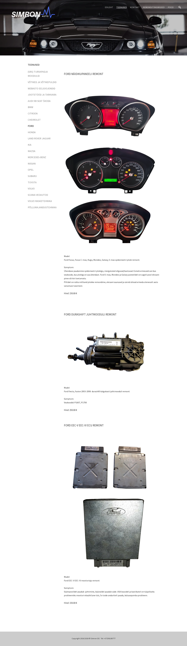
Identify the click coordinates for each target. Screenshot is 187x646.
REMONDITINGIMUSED (154, 7)
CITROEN (33, 113)
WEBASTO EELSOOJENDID (41, 88)
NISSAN (32, 163)
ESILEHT (109, 7)
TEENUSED (121, 7)
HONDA (32, 132)
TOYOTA (32, 182)
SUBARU (32, 176)
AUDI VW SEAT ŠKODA (39, 101)
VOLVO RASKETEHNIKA (40, 201)
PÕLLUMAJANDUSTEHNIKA (42, 207)
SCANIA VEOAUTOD (38, 194)
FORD (31, 126)
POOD (171, 7)
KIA (29, 144)
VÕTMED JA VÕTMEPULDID (42, 82)
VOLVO (31, 188)
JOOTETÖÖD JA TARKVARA (42, 94)
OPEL (31, 169)
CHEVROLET (34, 119)
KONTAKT (135, 7)
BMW (30, 107)
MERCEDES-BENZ (37, 157)
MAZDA (31, 151)
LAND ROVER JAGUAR (39, 138)
